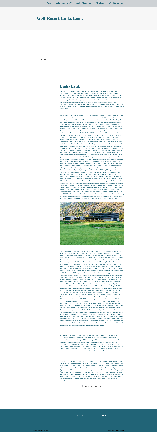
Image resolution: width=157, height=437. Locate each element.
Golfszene (116, 3)
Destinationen (56, 3)
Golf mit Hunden (80, 3)
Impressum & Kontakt (76, 416)
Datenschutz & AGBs (98, 416)
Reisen (100, 3)
